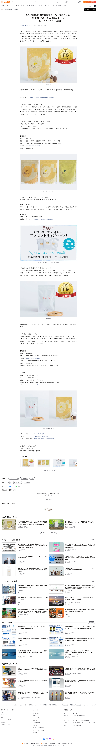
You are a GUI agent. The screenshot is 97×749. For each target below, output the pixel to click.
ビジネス (45, 5)
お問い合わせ (48, 499)
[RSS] (53, 739)
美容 (10, 482)
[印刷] (19, 486)
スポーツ (39, 5)
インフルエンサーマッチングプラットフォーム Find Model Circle (79, 722)
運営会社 (26, 743)
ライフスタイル (32, 5)
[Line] (16, 486)
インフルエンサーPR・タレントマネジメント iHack (76, 720)
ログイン (35, 715)
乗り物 (59, 5)
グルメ (11, 5)
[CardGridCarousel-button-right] (76, 463)
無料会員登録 (36, 713)
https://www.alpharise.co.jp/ (35, 385)
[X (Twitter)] (13, 486)
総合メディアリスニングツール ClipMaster (74, 715)
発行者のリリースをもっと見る (48, 532)
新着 (3, 5)
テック (50, 5)
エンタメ (7, 5)
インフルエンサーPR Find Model (72, 718)
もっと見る (91, 539)
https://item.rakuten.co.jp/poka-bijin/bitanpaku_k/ (42, 97)
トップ (2, 705)
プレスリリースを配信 (62, 2)
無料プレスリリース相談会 (39, 730)
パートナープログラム (35, 743)
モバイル (55, 5)
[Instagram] (50, 739)
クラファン (65, 5)
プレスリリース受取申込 (38, 727)
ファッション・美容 (23, 5)
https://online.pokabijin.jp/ (33, 145)
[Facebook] (10, 486)
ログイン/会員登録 (90, 2)
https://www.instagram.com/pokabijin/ (44, 219)
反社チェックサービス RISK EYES (72, 725)
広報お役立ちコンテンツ (7, 724)
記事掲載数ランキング (6, 722)
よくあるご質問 (36, 722)
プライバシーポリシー (54, 743)
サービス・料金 (5, 715)
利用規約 (45, 743)
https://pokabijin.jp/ (39, 434)
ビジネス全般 (27, 482)
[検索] (95, 6)
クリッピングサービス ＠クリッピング (73, 713)
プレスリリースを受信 (75, 2)
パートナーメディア (6, 719)
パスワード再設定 (37, 718)
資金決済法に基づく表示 (67, 743)
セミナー (35, 732)
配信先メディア (5, 717)
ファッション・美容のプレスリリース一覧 (16, 705)
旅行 (16, 5)
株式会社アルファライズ (25, 25)
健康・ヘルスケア (17, 482)
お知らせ (35, 725)
